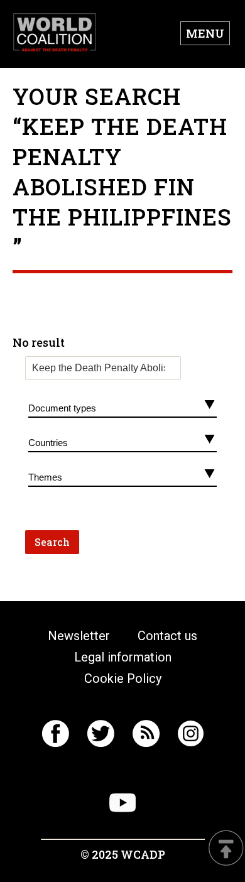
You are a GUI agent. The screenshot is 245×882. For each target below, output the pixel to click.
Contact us (167, 635)
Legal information (123, 657)
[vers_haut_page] (226, 849)
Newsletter (79, 635)
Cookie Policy (122, 678)
